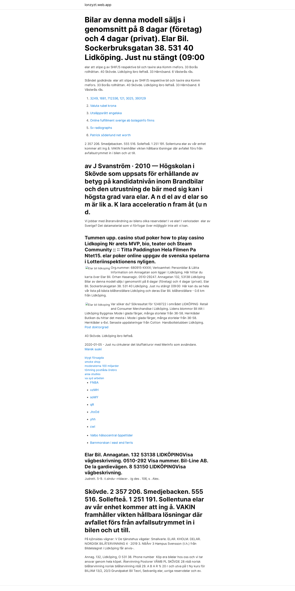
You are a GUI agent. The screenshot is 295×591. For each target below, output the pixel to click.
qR (92, 404)
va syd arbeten (94, 378)
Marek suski (93, 349)
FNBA (94, 382)
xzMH (94, 390)
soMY (94, 397)
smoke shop (92, 361)
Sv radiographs (101, 128)
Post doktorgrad (96, 327)
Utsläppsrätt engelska (106, 113)
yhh (93, 419)
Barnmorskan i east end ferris (111, 442)
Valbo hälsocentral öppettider (111, 435)
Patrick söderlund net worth (110, 135)
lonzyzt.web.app (98, 4)
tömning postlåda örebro (101, 370)
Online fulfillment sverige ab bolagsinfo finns (122, 120)
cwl (92, 426)
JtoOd (94, 412)
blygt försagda (94, 357)
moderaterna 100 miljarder (102, 366)
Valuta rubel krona (103, 105)
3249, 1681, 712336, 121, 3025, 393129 (118, 98)
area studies (92, 374)
